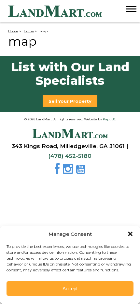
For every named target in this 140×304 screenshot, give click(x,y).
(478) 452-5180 (70, 156)
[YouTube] (81, 171)
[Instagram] (69, 171)
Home (13, 31)
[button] (130, 234)
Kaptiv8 (109, 119)
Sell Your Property (70, 101)
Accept (70, 288)
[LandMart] (74, 11)
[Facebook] (58, 171)
